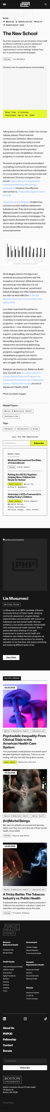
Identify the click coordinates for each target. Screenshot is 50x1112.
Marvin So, (29, 484)
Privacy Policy (8, 1103)
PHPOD (7, 1033)
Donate (7, 1050)
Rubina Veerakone (21, 836)
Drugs (35, 429)
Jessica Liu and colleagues (16, 202)
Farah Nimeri (23, 467)
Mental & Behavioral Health (24, 21)
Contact (8, 1045)
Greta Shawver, (31, 501)
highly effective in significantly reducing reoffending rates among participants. (21, 185)
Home (5, 18)
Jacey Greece (32, 509)
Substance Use (15, 25)
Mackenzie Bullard (27, 762)
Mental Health (38, 816)
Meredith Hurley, (16, 504)
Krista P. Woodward (17, 487)
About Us (8, 1028)
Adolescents (23, 429)
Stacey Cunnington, (17, 507)
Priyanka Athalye (21, 913)
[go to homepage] (25, 4)
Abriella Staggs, (16, 509)
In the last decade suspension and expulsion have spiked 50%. (22, 299)
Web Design (5, 1108)
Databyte (8, 429)
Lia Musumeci (19, 59)
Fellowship (9, 1039)
